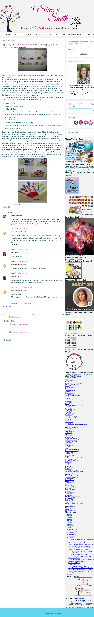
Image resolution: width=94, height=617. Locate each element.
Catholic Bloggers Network (72, 395)
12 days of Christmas (70, 377)
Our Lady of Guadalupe (71, 440)
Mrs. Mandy (15, 276)
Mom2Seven (15, 215)
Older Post (61, 314)
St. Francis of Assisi (70, 460)
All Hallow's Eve (69, 387)
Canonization (68, 394)
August (71, 536)
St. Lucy (67, 464)
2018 (68, 514)
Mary (66, 434)
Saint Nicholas (69, 453)
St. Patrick (68, 469)
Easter (66, 406)
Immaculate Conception (71, 427)
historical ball (68, 499)
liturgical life (68, 502)
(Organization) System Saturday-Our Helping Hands (32, 44)
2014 (68, 521)
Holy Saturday (69, 420)
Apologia (67, 391)
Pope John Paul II (70, 446)
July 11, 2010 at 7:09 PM (19, 228)
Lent (66, 430)
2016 (68, 517)
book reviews (68, 487)
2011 (68, 526)
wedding (67, 509)
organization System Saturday (31, 204)
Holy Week (68, 423)
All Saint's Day (69, 388)
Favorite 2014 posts (70, 412)
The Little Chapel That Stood (72, 473)
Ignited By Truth (69, 426)
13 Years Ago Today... (74, 558)
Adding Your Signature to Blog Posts (78, 549)
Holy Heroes (68, 419)
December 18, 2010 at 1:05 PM (21, 303)
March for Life (68, 431)
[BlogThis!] (5, 207)
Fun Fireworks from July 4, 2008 (77, 566)
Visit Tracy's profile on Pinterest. (73, 259)
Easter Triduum (69, 408)
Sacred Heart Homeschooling (47, 34)
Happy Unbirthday (69, 417)
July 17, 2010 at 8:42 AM (19, 261)
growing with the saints (71, 496)
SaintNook (67, 456)
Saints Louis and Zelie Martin (73, 458)
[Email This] (3, 207)
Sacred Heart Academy (71, 449)
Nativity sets (68, 435)
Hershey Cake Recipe (74, 553)
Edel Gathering (69, 409)
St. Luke (67, 466)
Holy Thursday (69, 422)
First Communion (69, 413)
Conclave (67, 401)
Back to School (69, 393)
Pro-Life (67, 448)
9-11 (66, 382)
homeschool (68, 500)
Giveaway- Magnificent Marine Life (77, 561)
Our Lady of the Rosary (71, 441)
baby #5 (67, 484)
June (70, 573)
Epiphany (67, 411)
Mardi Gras (68, 433)
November (72, 531)
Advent (67, 386)
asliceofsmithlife (23, 47)
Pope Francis (68, 445)
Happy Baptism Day (70, 416)
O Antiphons (68, 437)
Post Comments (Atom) (15, 317)
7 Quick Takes (69, 380)
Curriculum (68, 402)
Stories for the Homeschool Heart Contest (79, 541)
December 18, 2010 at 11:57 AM (21, 287)
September (72, 534)
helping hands (10, 204)
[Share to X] (7, 207)
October (71, 532)
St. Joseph (68, 463)
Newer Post (4, 314)
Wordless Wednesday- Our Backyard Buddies (80, 556)
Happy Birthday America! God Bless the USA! (80, 568)
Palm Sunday (68, 442)
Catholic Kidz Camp (70, 397)
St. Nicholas (68, 467)
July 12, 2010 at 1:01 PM (19, 249)
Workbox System (69, 480)
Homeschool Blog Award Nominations (75, 424)
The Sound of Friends (74, 563)
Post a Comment (6, 306)
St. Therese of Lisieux (71, 470)
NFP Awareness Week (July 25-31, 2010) (79, 546)
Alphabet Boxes (69, 390)
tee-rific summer (69, 506)
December (72, 529)
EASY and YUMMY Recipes (72, 405)
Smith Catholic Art (70, 459)
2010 (68, 527)
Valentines (67, 474)
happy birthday (69, 498)
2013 (68, 522)
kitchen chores (18, 204)
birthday (67, 485)
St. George (68, 462)
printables (67, 505)
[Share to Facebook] (9, 207)
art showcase (68, 482)
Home (8, 34)
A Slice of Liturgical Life (72, 34)
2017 (68, 516)
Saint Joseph (68, 452)
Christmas (67, 398)
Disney (67, 404)
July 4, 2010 (71, 564)
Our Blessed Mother (70, 438)
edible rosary (68, 492)
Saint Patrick (68, 455)
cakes (66, 488)
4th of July (68, 379)
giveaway (67, 495)
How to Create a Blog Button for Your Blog (79, 569)
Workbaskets (68, 478)
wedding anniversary (70, 510)
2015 (68, 519)
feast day (67, 493)
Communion (68, 399)
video (66, 507)
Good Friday (68, 415)
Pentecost (67, 444)
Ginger (13, 252)
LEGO (66, 429)
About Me (18, 34)
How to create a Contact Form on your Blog (80, 571)
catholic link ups (69, 489)
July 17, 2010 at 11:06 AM (19, 273)
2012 (68, 524)
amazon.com (68, 481)
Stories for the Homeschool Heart (74, 471)
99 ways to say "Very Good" (72, 383)
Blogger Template (47, 613)
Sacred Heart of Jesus (71, 451)
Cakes (29, 34)
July (70, 537)
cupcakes (67, 491)
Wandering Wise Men (70, 476)
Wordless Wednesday (71, 477)
